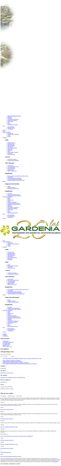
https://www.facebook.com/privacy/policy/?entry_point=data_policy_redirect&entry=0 (16, 436)
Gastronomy (10, 150)
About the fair (10, 133)
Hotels (9, 151)
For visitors (10, 193)
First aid (9, 123)
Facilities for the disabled (12, 120)
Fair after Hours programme (13, 152)
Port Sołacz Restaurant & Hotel (13, 203)
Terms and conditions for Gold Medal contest (16, 180)
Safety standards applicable (13, 124)
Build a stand (10, 148)
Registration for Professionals (13, 188)
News (4, 131)
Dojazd (9, 197)
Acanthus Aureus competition (13, 160)
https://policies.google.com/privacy (7, 409)
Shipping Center (11, 169)
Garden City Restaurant (12, 202)
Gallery (9, 135)
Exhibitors (5, 137)
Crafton (11, 388)
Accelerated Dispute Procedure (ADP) (15, 179)
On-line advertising (11, 168)
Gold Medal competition (12, 159)
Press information (11, 126)
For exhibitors (10, 177)
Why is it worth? (11, 142)
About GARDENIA (7, 132)
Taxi (8, 122)
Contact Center (10, 165)
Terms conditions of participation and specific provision (18, 175)
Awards (16, 361)
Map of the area (11, 199)
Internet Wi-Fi (10, 121)
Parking (9, 201)
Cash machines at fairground (13, 119)
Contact (4, 130)
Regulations (20, 361)
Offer (8, 361)
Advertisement (12, 361)
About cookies (19, 395)
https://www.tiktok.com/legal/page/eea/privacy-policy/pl (10, 456)
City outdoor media (11, 167)
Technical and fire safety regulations (14, 178)
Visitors (4, 181)
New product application (12, 147)
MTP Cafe (10, 117)
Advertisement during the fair (13, 166)
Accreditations (10, 128)
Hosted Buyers (10, 146)
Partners (9, 136)
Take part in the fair (11, 145)
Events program (8, 358)
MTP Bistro (10, 118)
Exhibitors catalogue (11, 143)
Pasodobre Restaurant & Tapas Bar (14, 116)
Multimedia (18, 360)
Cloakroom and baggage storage (14, 194)
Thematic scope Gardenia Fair (13, 134)
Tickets (9, 186)
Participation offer (11, 144)
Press (4, 125)
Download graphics (11, 127)
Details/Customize (11, 395)
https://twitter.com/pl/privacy (5, 452)
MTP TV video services (12, 170)
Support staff (10, 153)
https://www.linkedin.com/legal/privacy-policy (9, 426)
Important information (10, 362)
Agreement (4, 395)
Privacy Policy (55, 461)
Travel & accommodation (7, 196)
